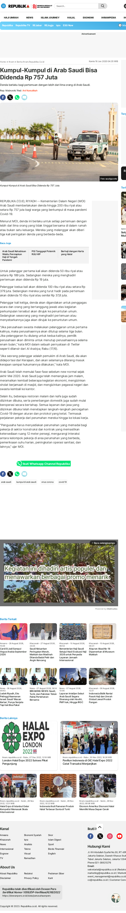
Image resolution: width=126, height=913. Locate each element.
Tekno (27, 848)
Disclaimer (5, 878)
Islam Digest (54, 839)
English (52, 853)
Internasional (6, 848)
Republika (7, 25)
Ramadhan (29, 858)
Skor (50, 835)
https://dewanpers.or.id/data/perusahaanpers (26, 895)
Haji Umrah (11, 17)
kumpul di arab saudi (26, 482)
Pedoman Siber (56, 873)
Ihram (11, 61)
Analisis (28, 844)
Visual (27, 853)
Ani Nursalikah (29, 90)
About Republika (8, 873)
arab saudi (6, 482)
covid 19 (63, 482)
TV (1, 858)
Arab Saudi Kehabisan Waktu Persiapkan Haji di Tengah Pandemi (14, 255)
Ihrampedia (108, 17)
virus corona (47, 482)
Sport (51, 844)
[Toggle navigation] (3, 6)
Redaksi (28, 873)
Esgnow (4, 853)
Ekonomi (88, 17)
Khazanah (5, 839)
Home (3, 61)
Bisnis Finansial (56, 848)
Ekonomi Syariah (32, 835)
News (29, 17)
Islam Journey (50, 17)
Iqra (26, 839)
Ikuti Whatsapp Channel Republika (46, 463)
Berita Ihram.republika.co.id (30, 61)
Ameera (4, 835)
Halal (71, 17)
